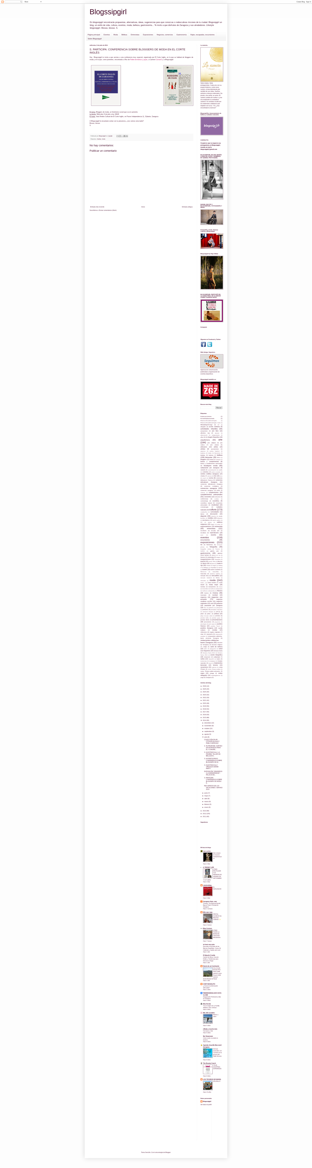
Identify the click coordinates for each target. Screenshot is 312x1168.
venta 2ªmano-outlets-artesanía (210, 671)
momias (202, 586)
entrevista (218, 526)
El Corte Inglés (160, 57)
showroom (207, 657)
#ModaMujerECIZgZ (206, 424)
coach (204, 478)
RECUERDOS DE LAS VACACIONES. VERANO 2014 (213, 787)
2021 (204, 700)
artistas (202, 449)
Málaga (206, 567)
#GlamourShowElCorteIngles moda (210, 422)
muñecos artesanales (216, 588)
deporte (203, 516)
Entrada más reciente (97, 207)
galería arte (214, 551)
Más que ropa (207, 912)
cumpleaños (203, 512)
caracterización (212, 470)
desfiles (210, 518)
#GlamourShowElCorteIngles (208, 420)
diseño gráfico (216, 520)
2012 (204, 813)
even (201, 535)
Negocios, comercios (165, 35)
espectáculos (214, 533)
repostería (209, 634)
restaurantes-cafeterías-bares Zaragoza (209, 641)
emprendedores (205, 526)
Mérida (218, 577)
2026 (204, 686)
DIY (201, 522)
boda (211, 459)
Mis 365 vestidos (209, 1013)
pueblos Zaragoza (206, 628)
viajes (202, 673)
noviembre (208, 726)
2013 (204, 811)
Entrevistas (135, 35)
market (204, 569)
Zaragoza (209, 677)
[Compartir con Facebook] (124, 136)
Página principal (94, 35)
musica (206, 593)
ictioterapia (210, 557)
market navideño (215, 569)
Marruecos (203, 571)
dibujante (219, 518)
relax (201, 634)
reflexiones (203, 632)
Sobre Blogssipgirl (95, 39)
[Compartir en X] (122, 136)
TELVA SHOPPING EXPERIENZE (217, 1066)
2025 (204, 689)
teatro (218, 659)
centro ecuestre (215, 472)
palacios (219, 603)
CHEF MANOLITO (209, 984)
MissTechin (207, 1004)
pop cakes (209, 615)
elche (218, 524)
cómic (218, 490)
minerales (203, 580)
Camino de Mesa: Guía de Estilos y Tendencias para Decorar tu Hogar (211, 958)
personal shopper (208, 611)
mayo (206, 796)
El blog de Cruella (209, 955)
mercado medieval (206, 577)
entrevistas (211, 528)
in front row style (209, 944)
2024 (204, 692)
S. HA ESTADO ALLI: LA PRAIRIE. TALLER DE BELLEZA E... (212, 754)
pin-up (218, 611)
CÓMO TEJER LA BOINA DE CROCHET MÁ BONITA (216, 934)
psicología (203, 624)
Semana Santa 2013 (209, 653)
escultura (203, 532)
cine (215, 476)
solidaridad (217, 657)
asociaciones (215, 449)
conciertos (207, 497)
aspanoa (202, 451)
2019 (204, 706)
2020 (204, 703)
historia (202, 557)
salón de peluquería (210, 648)
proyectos (217, 622)
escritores (203, 530)
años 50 (202, 437)
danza (202, 514)
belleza (219, 455)
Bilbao (218, 457)
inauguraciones (205, 559)
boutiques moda (210, 466)
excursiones (205, 540)
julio (206, 737)
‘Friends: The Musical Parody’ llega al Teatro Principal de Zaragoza (212, 905)
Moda (115, 35)
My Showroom (208, 1036)
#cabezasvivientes (206, 416)
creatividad (215, 505)
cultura (212, 509)
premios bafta (204, 618)
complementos (214, 492)
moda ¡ (202, 582)
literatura (212, 563)
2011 (204, 816)
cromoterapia (204, 507)
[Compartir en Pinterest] (127, 136)
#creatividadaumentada (207, 418)
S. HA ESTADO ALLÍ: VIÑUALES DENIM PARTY (211, 766)
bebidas (202, 455)
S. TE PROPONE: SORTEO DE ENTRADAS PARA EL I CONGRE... (213, 747)
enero (206, 807)
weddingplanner (215, 675)
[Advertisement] (231, 1124)
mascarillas (216, 571)
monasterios (212, 586)
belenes (211, 455)
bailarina (202, 453)
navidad (215, 595)
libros (204, 563)
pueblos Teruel (215, 626)
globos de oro (216, 555)
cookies (216, 499)
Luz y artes (207, 851)
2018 (204, 709)
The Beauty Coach (209, 1063)
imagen (218, 557)
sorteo (202, 659)
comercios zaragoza (208, 488)
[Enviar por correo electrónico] (117, 136)
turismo (215, 665)
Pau (205, 607)
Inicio (143, 207)
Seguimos (207, 651)
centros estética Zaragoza (209, 474)
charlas (99, 139)
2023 (204, 695)
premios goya (216, 618)
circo (221, 476)
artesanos (203, 447)
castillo (220, 470)
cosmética (215, 501)
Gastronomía (181, 35)
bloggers (203, 459)
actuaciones (204, 431)
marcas (220, 567)
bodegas (217, 459)
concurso (217, 497)
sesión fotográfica (216, 655)
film (201, 544)
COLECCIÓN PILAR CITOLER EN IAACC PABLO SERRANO (212, 741)
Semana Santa (218, 650)
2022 (204, 697)
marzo (206, 801)
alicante (217, 433)
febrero (207, 804)
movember (205, 588)
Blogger (168, 1152)
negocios (203, 597)
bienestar (208, 457)
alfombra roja (205, 433)
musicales (203, 595)
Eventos (107, 35)
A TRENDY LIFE (208, 867)
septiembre (208, 731)
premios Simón (204, 620)
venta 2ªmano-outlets (214, 669)
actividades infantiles (209, 429)
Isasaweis (217, 559)
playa (202, 615)
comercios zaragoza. (206, 490)
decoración (214, 514)
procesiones (207, 622)
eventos (204, 537)
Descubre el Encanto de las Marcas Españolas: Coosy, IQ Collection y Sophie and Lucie (212, 948)
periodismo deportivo (216, 609)
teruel (210, 663)
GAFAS (202, 551)
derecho (213, 516)
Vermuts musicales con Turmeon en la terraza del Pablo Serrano (217, 1052)
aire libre (215, 431)
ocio (212, 603)
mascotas (203, 573)
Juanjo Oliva (211, 561)
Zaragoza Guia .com (210, 901)
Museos (219, 591)
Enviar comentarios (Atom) (108, 210)
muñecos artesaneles (208, 590)
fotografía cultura (205, 549)
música (215, 593)
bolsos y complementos (209, 461)
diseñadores (206, 520)
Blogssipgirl (108, 12)
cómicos (202, 492)
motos (220, 586)
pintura (216, 614)
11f (218, 424)
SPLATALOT (217, 1081)
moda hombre (212, 582)
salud (220, 649)
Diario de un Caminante (211, 966)
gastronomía (205, 553)
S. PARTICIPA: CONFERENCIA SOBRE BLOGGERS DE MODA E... (213, 780)
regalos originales (215, 632)
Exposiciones (148, 35)
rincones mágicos (217, 644)
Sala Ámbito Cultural (103, 116)
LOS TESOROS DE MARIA (212, 1079)
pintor (202, 613)
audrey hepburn (215, 451)
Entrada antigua (187, 207)
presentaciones (217, 620)
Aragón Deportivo (213, 437)
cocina (211, 478)
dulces (210, 522)
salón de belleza (216, 647)
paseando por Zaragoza (213, 605)
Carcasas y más (208, 1031)
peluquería (219, 607)
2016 (204, 714)
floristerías (210, 544)
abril (206, 798)
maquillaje (213, 567)
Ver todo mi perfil (206, 1104)
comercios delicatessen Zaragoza (211, 484)
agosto (206, 734)
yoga (201, 677)
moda (103, 139)
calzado (202, 470)
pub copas (212, 624)
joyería (202, 561)
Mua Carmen (207, 928)
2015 (204, 717)
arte (220, 439)
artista (216, 447)
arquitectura (205, 440)
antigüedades (216, 435)
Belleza (124, 35)
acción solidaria (214, 427)
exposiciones (207, 542)
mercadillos (215, 576)
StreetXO (211, 659)
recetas (214, 630)
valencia (214, 667)
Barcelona (217, 453)
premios (217, 615)
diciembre (207, 723)
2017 (204, 712)
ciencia (209, 476)
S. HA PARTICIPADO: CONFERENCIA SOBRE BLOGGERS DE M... (213, 760)
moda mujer (213, 585)
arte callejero (211, 443)
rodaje (205, 646)
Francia (217, 549)
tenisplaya (212, 661)
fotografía (213, 547)
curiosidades (214, 512)
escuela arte (215, 530)
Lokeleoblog (207, 885)
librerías (220, 561)
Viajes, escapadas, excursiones (202, 35)
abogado (203, 426)
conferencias (204, 499)
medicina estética (215, 573)
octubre (207, 728)
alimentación (204, 435)
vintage (212, 673)
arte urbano (214, 445)
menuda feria (204, 575)
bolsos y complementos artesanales (211, 463)
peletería (211, 607)
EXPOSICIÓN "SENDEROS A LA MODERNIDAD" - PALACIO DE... (213, 773)
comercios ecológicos (211, 486)
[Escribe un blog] (120, 136)
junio (206, 793)
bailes (209, 453)
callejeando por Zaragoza (209, 468)
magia (214, 565)
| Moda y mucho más (210, 1029)
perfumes (205, 609)
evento (213, 535)
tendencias (203, 661)
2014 (204, 720)
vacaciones (204, 667)
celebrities (206, 472)
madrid (208, 565)
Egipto (212, 524)
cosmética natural (206, 503)
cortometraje (204, 501)
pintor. (209, 613)
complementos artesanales (211, 494)
